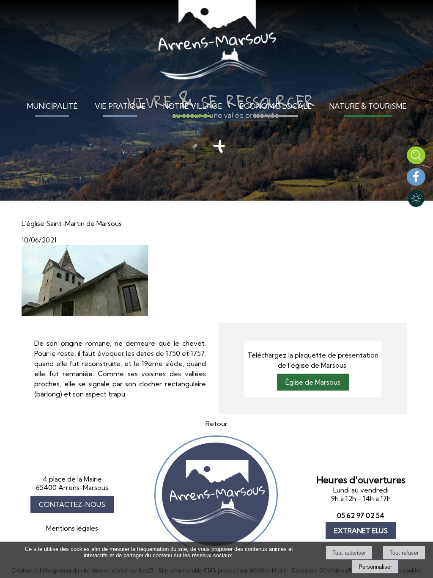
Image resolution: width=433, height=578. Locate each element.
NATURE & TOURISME (368, 106)
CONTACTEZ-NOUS (72, 504)
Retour (216, 423)
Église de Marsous (312, 382)
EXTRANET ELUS (361, 530)
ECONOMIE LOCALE (275, 106)
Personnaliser (375, 567)
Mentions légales (72, 528)
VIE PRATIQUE (120, 106)
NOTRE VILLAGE (192, 106)
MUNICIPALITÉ (52, 106)
